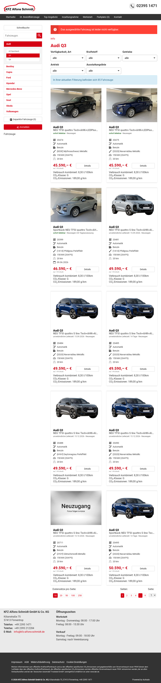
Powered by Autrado (141, 680)
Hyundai (10, 83)
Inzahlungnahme (70, 17)
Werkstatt (87, 17)
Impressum (16, 662)
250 (80, 595)
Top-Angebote (51, 17)
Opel (8, 94)
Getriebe (127, 51)
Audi (8, 44)
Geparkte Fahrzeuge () (24, 119)
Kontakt (118, 17)
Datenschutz (58, 662)
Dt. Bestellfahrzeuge (29, 17)
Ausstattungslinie (96, 64)
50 (66, 595)
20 (61, 595)
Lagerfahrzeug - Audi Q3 (76, 135)
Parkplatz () (103, 17)
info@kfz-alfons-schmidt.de (29, 631)
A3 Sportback (14, 51)
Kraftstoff (91, 51)
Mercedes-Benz (14, 89)
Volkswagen (12, 111)
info (53, 38)
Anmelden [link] (24, 127)
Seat (8, 100)
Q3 (10, 55)
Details (87, 165)
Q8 (10, 60)
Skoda (9, 106)
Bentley (10, 66)
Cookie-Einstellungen (77, 662)
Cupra (9, 72)
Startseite (10, 17)
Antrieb (55, 64)
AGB (26, 662)
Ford (8, 77)
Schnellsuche (23, 27)
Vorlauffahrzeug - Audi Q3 (131, 237)
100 (73, 595)
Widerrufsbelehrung (40, 662)
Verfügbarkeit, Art (61, 51)
